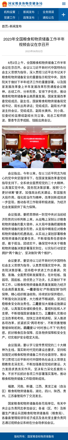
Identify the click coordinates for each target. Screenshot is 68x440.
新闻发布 (29, 12)
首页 (5, 26)
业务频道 (48, 12)
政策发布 (29, 17)
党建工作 (9, 17)
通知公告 (48, 17)
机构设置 (9, 12)
